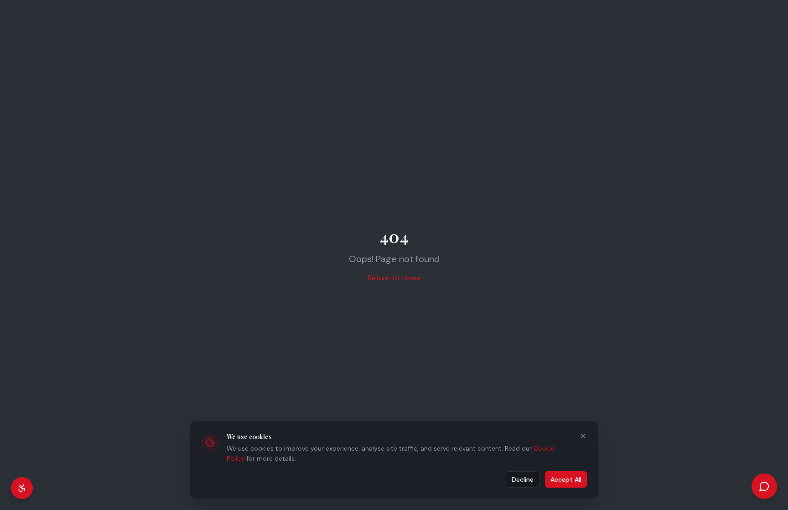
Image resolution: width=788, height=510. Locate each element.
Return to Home (394, 278)
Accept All (565, 479)
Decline (523, 479)
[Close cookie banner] (583, 436)
